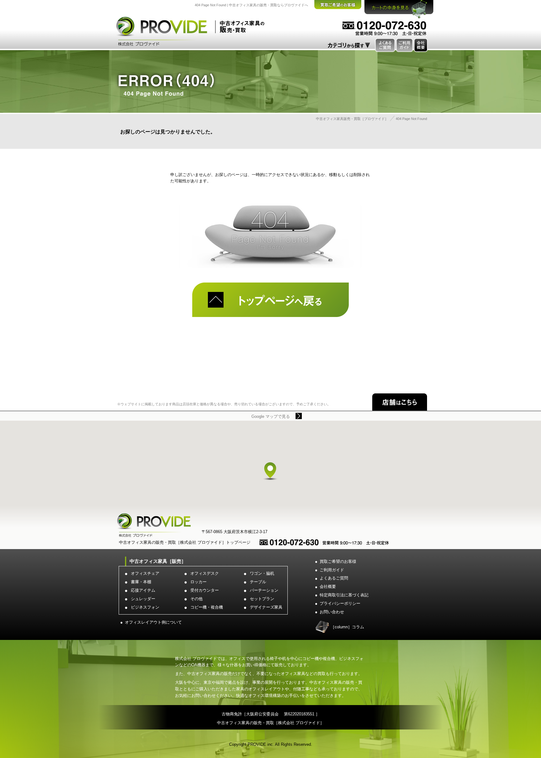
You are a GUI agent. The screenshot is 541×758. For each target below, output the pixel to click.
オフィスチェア (145, 573)
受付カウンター (204, 590)
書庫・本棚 (141, 581)
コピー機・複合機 (206, 607)
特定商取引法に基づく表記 (344, 595)
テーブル (258, 581)
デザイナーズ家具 (266, 607)
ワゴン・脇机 (262, 573)
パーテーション (264, 590)
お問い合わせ (332, 612)
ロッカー (198, 581)
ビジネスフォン (145, 607)
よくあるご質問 (334, 578)
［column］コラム (347, 627)
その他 (196, 598)
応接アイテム (143, 590)
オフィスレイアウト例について (153, 622)
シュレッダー (143, 598)
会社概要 (328, 586)
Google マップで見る (270, 416)
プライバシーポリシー (340, 603)
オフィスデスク (204, 573)
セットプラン (262, 598)
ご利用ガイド (332, 570)
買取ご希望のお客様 (338, 561)
